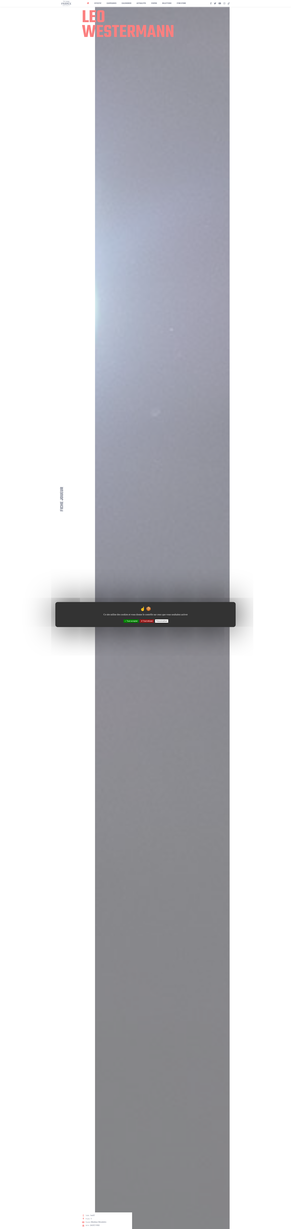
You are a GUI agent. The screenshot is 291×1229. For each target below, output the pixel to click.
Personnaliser (161, 621)
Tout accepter (132, 621)
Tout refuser (148, 621)
